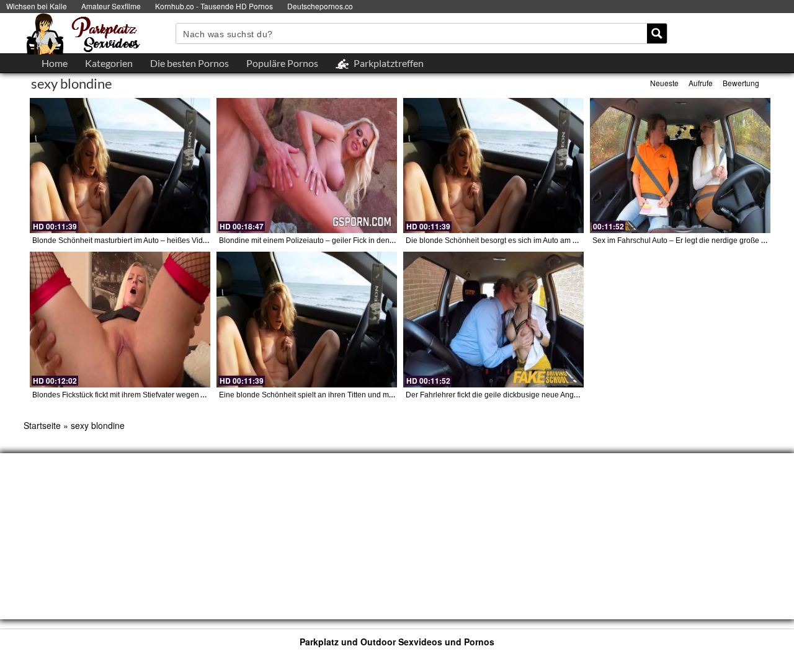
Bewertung (741, 82)
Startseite (42, 425)
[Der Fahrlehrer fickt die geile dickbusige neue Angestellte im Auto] (493, 319)
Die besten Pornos (189, 63)
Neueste (664, 82)
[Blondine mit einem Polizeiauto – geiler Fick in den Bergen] (306, 165)
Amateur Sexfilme (111, 5)
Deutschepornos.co (320, 5)
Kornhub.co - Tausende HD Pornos (214, 5)
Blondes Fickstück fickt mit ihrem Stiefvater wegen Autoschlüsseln (142, 395)
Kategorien (109, 63)
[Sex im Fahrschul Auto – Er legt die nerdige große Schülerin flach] (680, 165)
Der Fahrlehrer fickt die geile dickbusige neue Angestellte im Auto (515, 395)
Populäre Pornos (282, 63)
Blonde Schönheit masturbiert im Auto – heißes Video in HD (132, 240)
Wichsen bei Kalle (36, 5)
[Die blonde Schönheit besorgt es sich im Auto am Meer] (493, 165)
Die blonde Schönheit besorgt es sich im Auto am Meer (498, 240)
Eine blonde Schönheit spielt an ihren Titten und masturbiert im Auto (333, 395)
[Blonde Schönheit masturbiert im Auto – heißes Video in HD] (120, 165)
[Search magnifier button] (657, 33)
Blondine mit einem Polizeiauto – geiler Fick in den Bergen (317, 240)
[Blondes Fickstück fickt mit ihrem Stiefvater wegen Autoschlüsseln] (120, 319)
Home (55, 63)
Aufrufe (701, 82)
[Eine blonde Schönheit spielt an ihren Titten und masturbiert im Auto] (306, 319)
